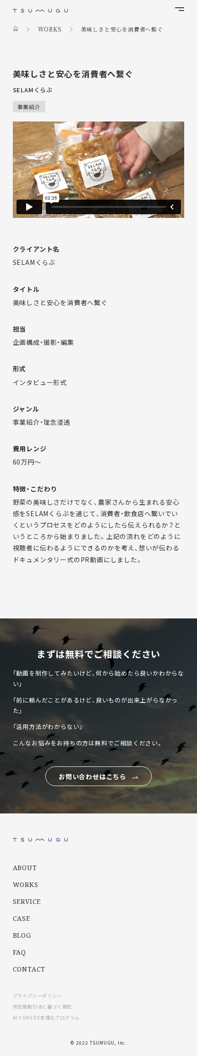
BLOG (22, 935)
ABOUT (25, 867)
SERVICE (27, 901)
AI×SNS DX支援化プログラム (46, 1017)
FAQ (19, 952)
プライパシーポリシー (37, 995)
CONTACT (29, 969)
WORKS (25, 884)
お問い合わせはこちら (92, 776)
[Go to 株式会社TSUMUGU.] (16, 29)
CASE (21, 918)
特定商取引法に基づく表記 (42, 1006)
